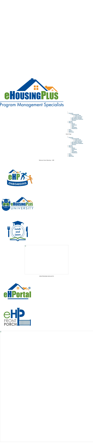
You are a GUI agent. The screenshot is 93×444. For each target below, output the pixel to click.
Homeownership (75, 114)
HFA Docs (74, 120)
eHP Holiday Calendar (77, 117)
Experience (74, 124)
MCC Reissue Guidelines (77, 119)
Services (71, 145)
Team (73, 126)
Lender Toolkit (77, 115)
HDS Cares (71, 131)
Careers (70, 155)
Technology (74, 127)
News (70, 153)
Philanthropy (74, 128)
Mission (73, 123)
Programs (71, 113)
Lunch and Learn (78, 116)
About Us (71, 146)
